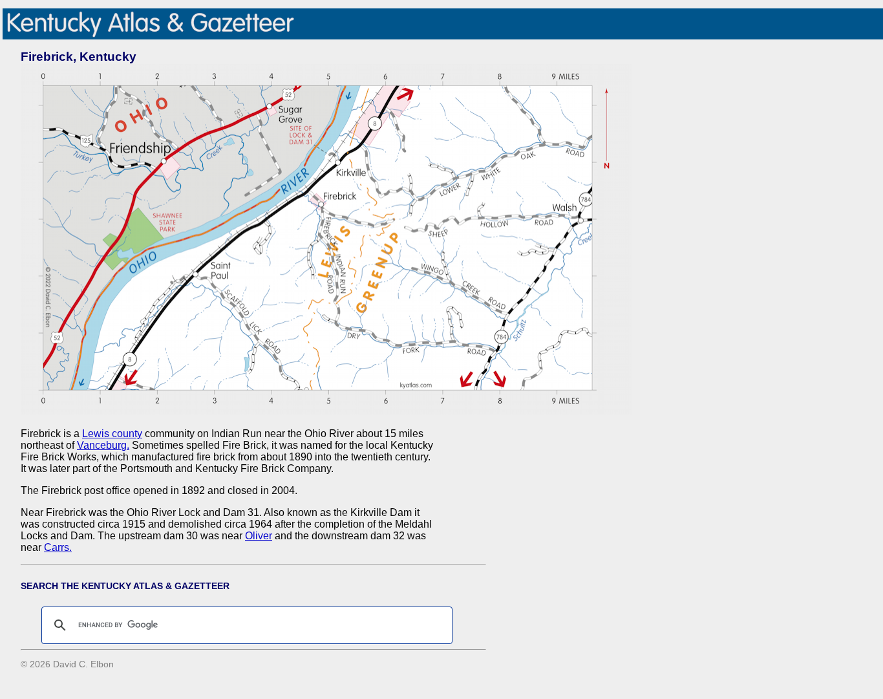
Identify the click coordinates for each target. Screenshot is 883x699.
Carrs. (58, 547)
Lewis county (112, 433)
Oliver (258, 535)
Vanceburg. (103, 445)
